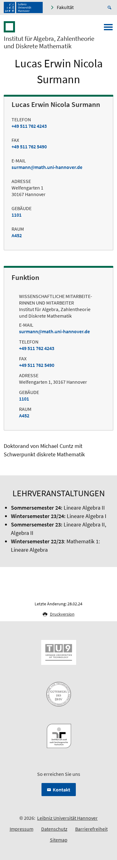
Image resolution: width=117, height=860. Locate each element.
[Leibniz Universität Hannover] (23, 7)
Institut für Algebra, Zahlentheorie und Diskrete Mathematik (49, 42)
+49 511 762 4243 (29, 126)
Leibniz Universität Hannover (67, 818)
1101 (17, 215)
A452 (17, 235)
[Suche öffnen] (110, 7)
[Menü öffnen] (108, 29)
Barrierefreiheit (91, 829)
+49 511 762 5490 (29, 146)
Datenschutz (54, 829)
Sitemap (58, 840)
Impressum (21, 829)
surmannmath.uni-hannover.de (47, 167)
